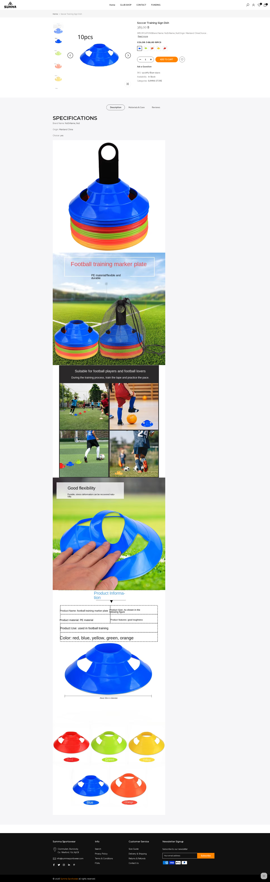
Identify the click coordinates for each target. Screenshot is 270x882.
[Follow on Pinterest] (74, 865)
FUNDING (155, 5)
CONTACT (141, 5)
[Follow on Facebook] (54, 865)
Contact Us (134, 863)
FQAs (97, 863)
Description (115, 107)
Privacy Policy (101, 854)
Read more (143, 36)
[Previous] (70, 55)
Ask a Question (144, 67)
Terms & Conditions (104, 858)
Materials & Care (137, 107)
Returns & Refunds (137, 858)
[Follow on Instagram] (64, 865)
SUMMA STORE (155, 81)
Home (112, 5)
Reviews (156, 107)
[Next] (128, 55)
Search (98, 849)
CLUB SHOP (125, 5)
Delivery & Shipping (138, 854)
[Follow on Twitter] (59, 865)
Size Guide (134, 849)
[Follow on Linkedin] (69, 865)
